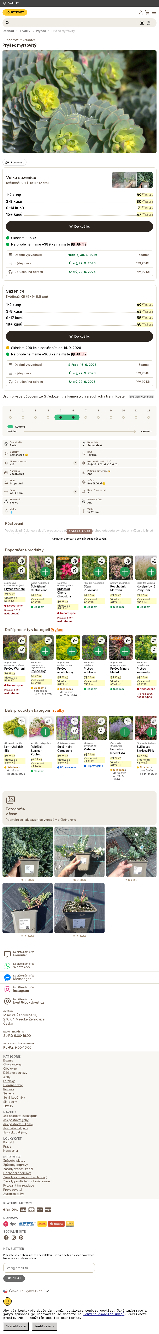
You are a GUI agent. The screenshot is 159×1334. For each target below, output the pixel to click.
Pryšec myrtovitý (63, 31)
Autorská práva (13, 1193)
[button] (46, 244)
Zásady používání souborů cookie (26, 1181)
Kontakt (8, 1142)
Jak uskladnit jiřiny (15, 1128)
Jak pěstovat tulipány (18, 1124)
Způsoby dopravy (15, 1164)
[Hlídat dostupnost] (21, 570)
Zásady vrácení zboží (18, 1169)
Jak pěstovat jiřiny (16, 1120)
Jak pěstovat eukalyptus (20, 1116)
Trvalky (25, 31)
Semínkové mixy (14, 1097)
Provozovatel (12, 1189)
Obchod (8, 31)
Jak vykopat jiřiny (15, 1132)
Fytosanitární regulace (18, 1185)
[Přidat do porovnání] (21, 561)
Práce (7, 1146)
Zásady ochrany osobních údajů (25, 1177)
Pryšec (41, 31)
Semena (8, 1093)
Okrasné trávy (13, 1085)
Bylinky (8, 1060)
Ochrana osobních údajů (103, 1314)
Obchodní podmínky (17, 1173)
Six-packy (10, 1101)
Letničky (9, 1081)
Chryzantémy (12, 1064)
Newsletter (10, 1150)
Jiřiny (7, 1077)
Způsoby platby (14, 1160)
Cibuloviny (10, 1068)
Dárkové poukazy (15, 1072)
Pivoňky (8, 1089)
